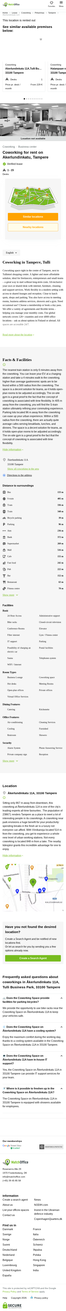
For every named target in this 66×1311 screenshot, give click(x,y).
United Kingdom (12, 1270)
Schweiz (38, 1244)
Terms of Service (30, 1291)
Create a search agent (15, 1199)
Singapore (39, 1265)
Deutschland (10, 1249)
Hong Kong (39, 1260)
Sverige (7, 1234)
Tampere (52, 13)
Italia (35, 1234)
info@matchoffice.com (14, 1176)
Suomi (6, 1244)
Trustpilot (7, 1127)
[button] (41, 39)
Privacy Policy (9, 1291)
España (7, 1275)
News (37, 1199)
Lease (14, 13)
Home (5, 13)
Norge (6, 1239)
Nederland (9, 1255)
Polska (37, 1255)
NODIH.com (41, 1204)
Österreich (39, 1239)
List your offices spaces (16, 1210)
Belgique (8, 1260)
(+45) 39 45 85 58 (12, 1180)
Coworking (26, 13)
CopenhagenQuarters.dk (48, 1219)
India (36, 1270)
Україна (37, 1249)
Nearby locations (33, 227)
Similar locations (33, 216)
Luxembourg (10, 1265)
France (37, 1229)
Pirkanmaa (39, 13)
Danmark (8, 1229)
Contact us (9, 1215)
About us (8, 1204)
